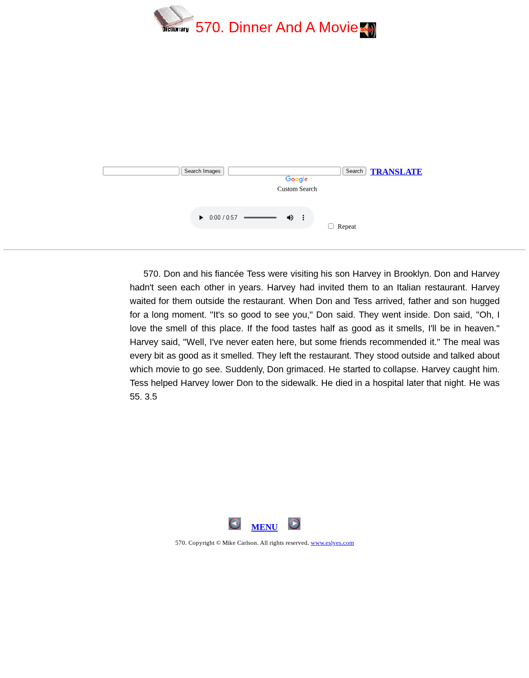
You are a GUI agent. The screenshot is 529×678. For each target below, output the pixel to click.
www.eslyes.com (332, 542)
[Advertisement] (264, 105)
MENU (264, 527)
